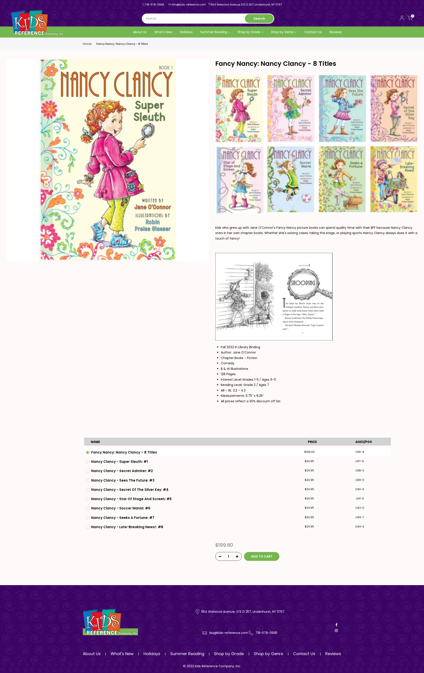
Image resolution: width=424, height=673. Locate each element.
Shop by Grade (249, 32)
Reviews (335, 32)
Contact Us (313, 32)
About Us (140, 32)
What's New (163, 32)
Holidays (186, 32)
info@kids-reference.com (189, 4)
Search (259, 18)
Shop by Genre (282, 32)
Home (87, 44)
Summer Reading (213, 32)
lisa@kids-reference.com (228, 633)
